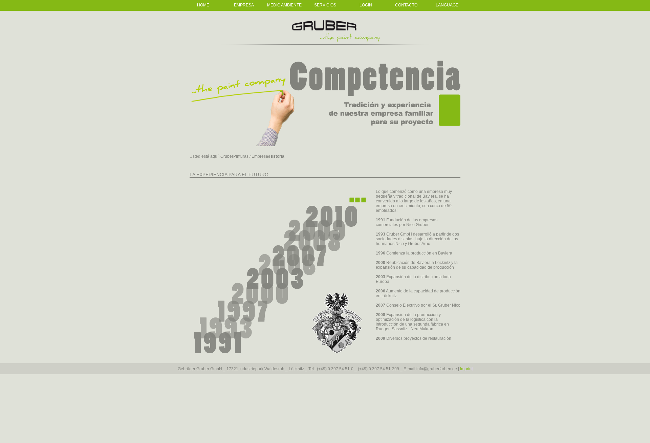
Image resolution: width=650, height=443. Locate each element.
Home (203, 5)
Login (366, 5)
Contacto (406, 5)
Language (447, 5)
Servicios (325, 5)
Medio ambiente (284, 5)
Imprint (466, 369)
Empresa (244, 5)
